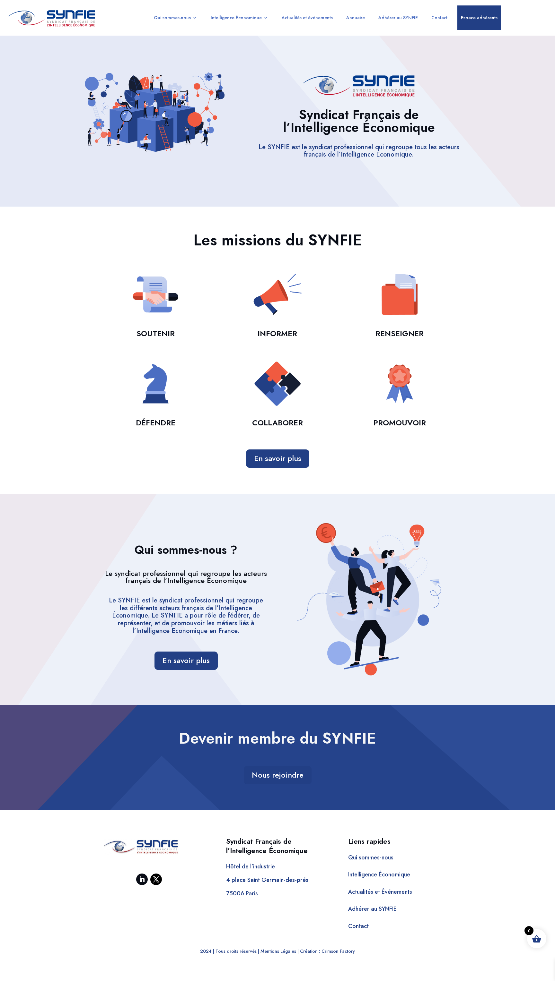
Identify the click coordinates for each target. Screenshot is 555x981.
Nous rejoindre (278, 775)
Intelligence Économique (236, 17)
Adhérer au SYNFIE (398, 17)
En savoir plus (277, 458)
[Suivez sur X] (156, 879)
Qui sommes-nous (172, 17)
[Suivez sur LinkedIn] (142, 879)
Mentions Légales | (279, 951)
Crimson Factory (338, 951)
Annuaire (355, 17)
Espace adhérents (479, 17)
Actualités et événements (307, 17)
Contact (439, 17)
